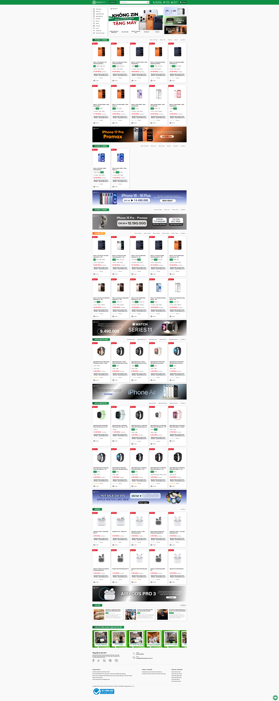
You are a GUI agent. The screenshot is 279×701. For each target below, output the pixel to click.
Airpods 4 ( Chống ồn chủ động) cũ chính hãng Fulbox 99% (101, 569)
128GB (102, 172)
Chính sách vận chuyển (176, 673)
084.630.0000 (140, 654)
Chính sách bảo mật (175, 671)
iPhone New (98, 9)
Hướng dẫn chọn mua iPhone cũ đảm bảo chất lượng (154, 673)
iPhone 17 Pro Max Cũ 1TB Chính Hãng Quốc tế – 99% (100, 256)
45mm (98, 365)
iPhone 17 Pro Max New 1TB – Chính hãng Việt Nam (100, 63)
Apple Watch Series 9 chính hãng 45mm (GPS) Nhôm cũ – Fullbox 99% (177, 426)
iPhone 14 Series (147, 233)
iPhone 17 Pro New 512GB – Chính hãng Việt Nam (139, 63)
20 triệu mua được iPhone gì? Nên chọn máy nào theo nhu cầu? (145, 610)
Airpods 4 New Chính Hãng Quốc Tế (120, 568)
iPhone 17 (176, 39)
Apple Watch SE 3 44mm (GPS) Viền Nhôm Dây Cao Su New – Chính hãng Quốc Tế (157, 362)
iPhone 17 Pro (162, 39)
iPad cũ (97, 21)
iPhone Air (170, 39)
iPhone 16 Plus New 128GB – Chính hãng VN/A (100, 169)
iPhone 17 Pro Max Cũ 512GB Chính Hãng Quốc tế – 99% (119, 256)
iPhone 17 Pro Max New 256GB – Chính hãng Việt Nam (158, 63)
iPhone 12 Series (165, 233)
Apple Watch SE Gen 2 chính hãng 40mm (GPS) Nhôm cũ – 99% (158, 468)
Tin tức (97, 28)
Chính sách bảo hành (176, 681)
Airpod (97, 23)
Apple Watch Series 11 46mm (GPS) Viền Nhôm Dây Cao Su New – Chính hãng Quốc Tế (120, 362)
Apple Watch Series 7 (174, 403)
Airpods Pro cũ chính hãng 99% (177, 568)
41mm (95, 365)
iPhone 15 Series (137, 233)
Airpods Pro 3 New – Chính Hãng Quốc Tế (100, 532)
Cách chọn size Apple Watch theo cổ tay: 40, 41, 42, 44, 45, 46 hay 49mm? (177, 610)
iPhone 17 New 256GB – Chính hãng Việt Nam (138, 105)
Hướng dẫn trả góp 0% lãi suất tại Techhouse (152, 671)
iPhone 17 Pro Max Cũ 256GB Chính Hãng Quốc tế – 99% (157, 256)
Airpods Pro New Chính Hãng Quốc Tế (139, 569)
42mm (117, 365)
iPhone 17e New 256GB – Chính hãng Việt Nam (177, 105)
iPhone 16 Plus (162, 146)
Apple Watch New (100, 13)
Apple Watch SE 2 (163, 339)
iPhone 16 (169, 146)
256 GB (175, 108)
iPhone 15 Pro (167, 209)
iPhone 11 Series (174, 233)
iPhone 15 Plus (175, 209)
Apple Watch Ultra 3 (131, 339)
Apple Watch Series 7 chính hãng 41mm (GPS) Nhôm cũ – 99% (138, 468)
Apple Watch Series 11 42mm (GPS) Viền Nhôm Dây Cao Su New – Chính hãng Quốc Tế (139, 362)
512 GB (136, 108)
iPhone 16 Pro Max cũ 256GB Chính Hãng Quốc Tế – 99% (120, 298)
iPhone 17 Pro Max (153, 39)
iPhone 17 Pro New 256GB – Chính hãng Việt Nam (101, 105)
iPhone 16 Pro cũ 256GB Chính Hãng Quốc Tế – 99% (138, 298)
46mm (114, 365)
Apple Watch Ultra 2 (153, 339)
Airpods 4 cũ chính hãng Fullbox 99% (157, 569)
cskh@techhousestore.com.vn (144, 658)
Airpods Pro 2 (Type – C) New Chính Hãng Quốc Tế (138, 532)
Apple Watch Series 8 (162, 403)
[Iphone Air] (175, 11)
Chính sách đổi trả (175, 679)
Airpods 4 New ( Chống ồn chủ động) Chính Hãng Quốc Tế (157, 532)
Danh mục (113, 2)
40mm (155, 365)
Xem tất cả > (183, 39)
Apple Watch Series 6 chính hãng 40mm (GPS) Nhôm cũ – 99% (177, 468)
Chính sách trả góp (100, 33)
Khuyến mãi (98, 30)
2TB (104, 66)
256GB (97, 66)
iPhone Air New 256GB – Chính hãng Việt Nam (157, 105)
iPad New (98, 18)
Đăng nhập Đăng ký (175, 2)
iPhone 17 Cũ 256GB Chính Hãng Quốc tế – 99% (158, 298)
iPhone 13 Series (156, 233)
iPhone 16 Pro (153, 146)
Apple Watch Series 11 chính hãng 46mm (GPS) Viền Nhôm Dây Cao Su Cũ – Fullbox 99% (139, 426)
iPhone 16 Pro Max (144, 146)
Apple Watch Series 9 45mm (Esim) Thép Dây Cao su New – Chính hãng (101, 362)
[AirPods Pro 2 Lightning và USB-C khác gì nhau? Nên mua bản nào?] (99, 614)
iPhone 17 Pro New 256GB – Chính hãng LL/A (120, 105)
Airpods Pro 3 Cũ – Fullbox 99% (119, 531)
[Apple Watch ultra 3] (175, 20)
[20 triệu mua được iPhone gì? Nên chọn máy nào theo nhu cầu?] (130, 614)
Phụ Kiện (98, 25)
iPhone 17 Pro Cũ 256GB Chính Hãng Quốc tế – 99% (177, 256)
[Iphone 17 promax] (175, 30)
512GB (101, 66)
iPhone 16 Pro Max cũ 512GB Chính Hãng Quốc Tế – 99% (101, 298)
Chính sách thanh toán (176, 675)
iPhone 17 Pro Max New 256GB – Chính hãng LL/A (177, 63)
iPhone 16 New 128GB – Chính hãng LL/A (119, 169)
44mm (152, 365)
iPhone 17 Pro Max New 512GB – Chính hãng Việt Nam (119, 63)
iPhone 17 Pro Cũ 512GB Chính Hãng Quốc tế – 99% (138, 256)
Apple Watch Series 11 (142, 339)
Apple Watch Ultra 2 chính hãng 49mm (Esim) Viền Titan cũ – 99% (120, 426)
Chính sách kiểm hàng (176, 677)
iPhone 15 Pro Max (158, 209)
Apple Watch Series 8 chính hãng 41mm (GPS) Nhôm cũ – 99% (100, 468)
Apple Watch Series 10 (173, 339)
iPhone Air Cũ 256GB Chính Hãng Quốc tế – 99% (177, 298)
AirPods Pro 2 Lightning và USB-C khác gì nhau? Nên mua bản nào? (113, 610)
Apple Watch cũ (99, 16)
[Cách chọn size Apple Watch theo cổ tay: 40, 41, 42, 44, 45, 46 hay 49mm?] (162, 614)
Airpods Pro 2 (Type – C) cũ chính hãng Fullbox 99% (177, 532)
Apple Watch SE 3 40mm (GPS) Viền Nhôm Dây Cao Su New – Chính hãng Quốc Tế (177, 362)
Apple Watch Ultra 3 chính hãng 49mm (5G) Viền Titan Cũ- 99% (100, 426)
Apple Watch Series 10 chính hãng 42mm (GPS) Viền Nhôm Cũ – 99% (158, 426)
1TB (94, 66)
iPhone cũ (98, 11)
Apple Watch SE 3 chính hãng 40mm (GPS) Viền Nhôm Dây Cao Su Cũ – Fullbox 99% (120, 468)
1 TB (159, 108)
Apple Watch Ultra (152, 403)
